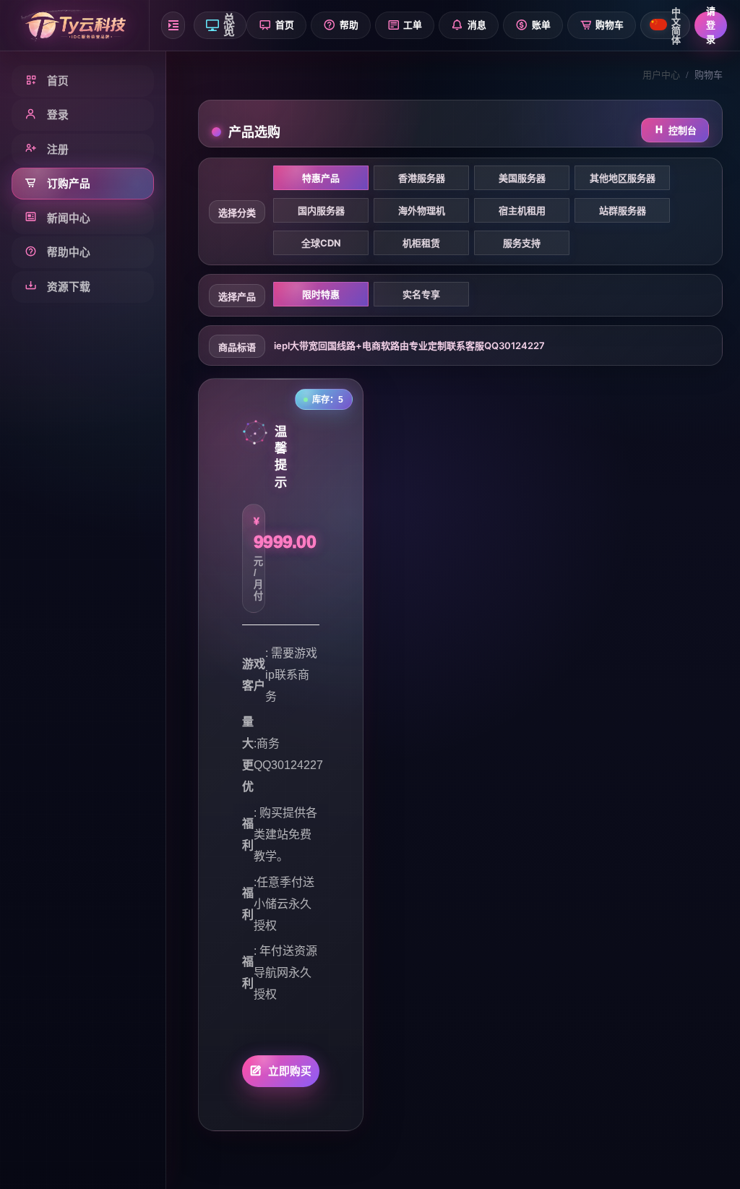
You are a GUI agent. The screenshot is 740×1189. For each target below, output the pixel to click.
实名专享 (421, 294)
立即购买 (290, 1071)
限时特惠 (321, 294)
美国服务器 (522, 178)
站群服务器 (622, 210)
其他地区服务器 (622, 178)
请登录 (710, 25)
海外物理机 (421, 210)
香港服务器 (421, 178)
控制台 (682, 130)
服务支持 (522, 243)
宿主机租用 (522, 210)
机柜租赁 (421, 243)
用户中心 (661, 74)
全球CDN (321, 243)
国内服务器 (321, 210)
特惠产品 (321, 178)
